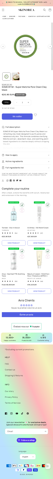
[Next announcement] (50, 3)
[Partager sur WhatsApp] (8, 180)
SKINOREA (29, 474)
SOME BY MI (7, 84)
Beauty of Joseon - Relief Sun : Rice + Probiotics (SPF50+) (38, 275)
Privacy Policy (11, 397)
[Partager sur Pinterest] (14, 180)
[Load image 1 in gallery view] (6, 77)
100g (7, 103)
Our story (9, 391)
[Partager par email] (20, 180)
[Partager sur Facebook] (11, 180)
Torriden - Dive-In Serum (11, 228)
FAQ (7, 364)
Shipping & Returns (14, 375)
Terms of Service (13, 403)
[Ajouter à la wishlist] (35, 115)
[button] (3, 10)
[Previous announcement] (2, 3)
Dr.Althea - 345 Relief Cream (38, 228)
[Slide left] (3, 46)
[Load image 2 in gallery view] (15, 77)
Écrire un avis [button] (26, 314)
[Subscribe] (45, 431)
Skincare (12, 16)
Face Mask (21, 16)
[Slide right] (50, 46)
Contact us (10, 369)
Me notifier (17, 116)
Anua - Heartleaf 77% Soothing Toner (13, 275)
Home (4, 16)
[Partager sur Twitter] (17, 180)
